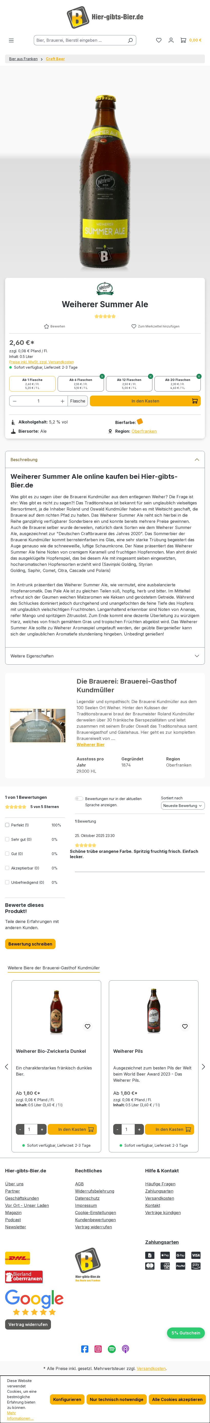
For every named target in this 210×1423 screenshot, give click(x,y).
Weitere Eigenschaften (32, 656)
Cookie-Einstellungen (95, 1212)
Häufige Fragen (160, 1183)
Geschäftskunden (22, 1198)
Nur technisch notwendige (116, 1399)
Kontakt (152, 1205)
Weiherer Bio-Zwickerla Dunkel (51, 1051)
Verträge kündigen (163, 1212)
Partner (12, 1191)
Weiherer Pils (128, 1051)
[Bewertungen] (34, 1302)
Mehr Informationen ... (20, 1415)
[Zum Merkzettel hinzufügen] (87, 1026)
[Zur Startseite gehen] (105, 17)
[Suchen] (130, 40)
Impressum (86, 1205)
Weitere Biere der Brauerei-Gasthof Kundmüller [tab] (54, 967)
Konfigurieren (67, 1399)
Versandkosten (159, 1198)
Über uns (14, 1183)
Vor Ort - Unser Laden (27, 1205)
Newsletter (15, 1226)
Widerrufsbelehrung (94, 1191)
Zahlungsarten (159, 1191)
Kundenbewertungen (95, 1219)
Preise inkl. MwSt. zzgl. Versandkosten (41, 362)
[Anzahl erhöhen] (62, 401)
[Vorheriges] (6, 1066)
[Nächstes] (203, 1066)
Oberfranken (144, 431)
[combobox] (79, 40)
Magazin (13, 1212)
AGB (79, 1183)
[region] (105, 1066)
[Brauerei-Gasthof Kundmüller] (105, 288)
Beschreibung (23, 459)
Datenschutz (87, 1198)
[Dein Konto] (171, 40)
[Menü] (11, 40)
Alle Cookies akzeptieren (177, 1399)
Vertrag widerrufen (93, 1226)
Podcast (13, 1219)
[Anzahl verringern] (14, 401)
